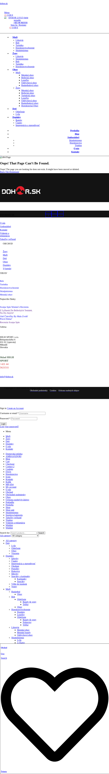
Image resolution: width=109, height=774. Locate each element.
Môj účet (10, 484)
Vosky (14, 586)
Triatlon (9, 520)
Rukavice (15, 571)
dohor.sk (4, 3)
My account (11, 487)
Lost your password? (9, 426)
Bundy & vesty (29, 602)
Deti (8, 441)
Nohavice (27, 622)
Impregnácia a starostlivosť (23, 563)
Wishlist (9, 525)
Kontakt (9, 449)
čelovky (14, 558)
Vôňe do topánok (19, 584)
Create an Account (15, 408)
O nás (8, 446)
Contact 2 (10, 466)
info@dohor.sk (6, 376)
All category (11, 540)
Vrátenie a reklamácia (15, 523)
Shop (8, 507)
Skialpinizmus (12, 512)
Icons (8, 477)
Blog (8, 459)
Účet (2, 654)
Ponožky (15, 568)
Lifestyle (15, 627)
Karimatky (22, 579)
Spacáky (21, 581)
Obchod (4, 648)
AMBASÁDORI (13, 456)
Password (5, 418)
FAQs (8, 471)
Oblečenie (15, 548)
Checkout (10, 464)
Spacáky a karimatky (20, 576)
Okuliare (15, 566)
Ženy (8, 439)
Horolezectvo (12, 474)
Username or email (9, 413)
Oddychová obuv (25, 635)
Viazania (15, 553)
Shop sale (10, 510)
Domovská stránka (14, 454)
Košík (8, 482)
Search (41, 533)
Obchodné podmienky (16, 494)
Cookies (9, 469)
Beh (13, 597)
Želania (4, 772)
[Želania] (54, 767)
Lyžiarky (21, 643)
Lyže (13, 546)
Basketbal (15, 591)
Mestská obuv (23, 630)
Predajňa (9, 505)
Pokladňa (10, 502)
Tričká (25, 604)
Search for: (5, 533)
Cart (8, 461)
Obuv (8, 497)
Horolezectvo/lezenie (20, 609)
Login (3, 424)
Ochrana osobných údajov (17, 500)
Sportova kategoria (14, 515)
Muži (8, 436)
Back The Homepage (9, 172)
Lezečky (21, 614)
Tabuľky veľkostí (13, 517)
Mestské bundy (24, 632)
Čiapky (14, 561)
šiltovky (14, 574)
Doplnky (10, 444)
